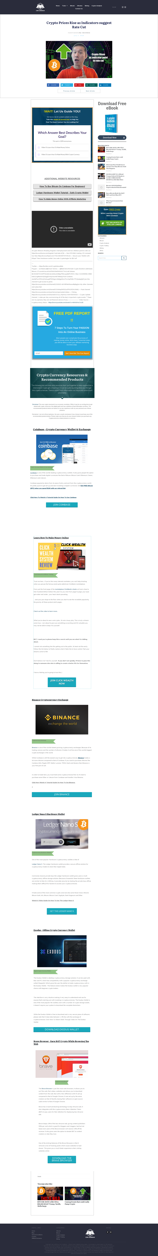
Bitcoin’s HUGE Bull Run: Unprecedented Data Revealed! (116, 186)
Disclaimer (35, 404)
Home (33, 1231)
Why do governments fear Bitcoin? (114, 202)
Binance (34, 747)
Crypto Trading (104, 245)
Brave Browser (47, 1088)
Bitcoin (102, 240)
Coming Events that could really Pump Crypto (77, 1198)
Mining (102, 248)
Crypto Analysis (104, 243)
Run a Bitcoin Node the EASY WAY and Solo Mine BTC (115, 194)
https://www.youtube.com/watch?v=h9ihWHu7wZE (65, 302)
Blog (33, 1233)
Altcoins (102, 238)
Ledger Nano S (37, 864)
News (101, 250)
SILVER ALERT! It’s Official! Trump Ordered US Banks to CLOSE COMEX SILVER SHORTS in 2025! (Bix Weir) (115, 177)
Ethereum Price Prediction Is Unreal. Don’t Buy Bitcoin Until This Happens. (116, 166)
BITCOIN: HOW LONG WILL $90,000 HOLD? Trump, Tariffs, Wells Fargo (50, 1198)
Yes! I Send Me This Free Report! (77, 353)
